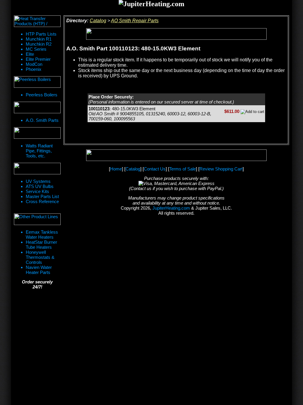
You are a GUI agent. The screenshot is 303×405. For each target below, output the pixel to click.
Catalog (98, 20)
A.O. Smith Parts (42, 120)
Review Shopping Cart (221, 168)
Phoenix (33, 69)
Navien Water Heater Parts (39, 270)
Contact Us (155, 168)
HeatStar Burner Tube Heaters (41, 245)
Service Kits (37, 191)
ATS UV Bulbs (40, 186)
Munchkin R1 (38, 39)
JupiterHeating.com (171, 208)
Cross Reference (42, 201)
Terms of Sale (182, 168)
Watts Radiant (39, 145)
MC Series (36, 49)
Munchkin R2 (38, 44)
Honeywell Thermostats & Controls (40, 257)
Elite (30, 54)
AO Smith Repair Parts (135, 20)
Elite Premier (38, 59)
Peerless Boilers (41, 94)
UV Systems (38, 181)
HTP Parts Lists (41, 33)
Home (116, 168)
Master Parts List (42, 196)
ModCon (34, 64)
